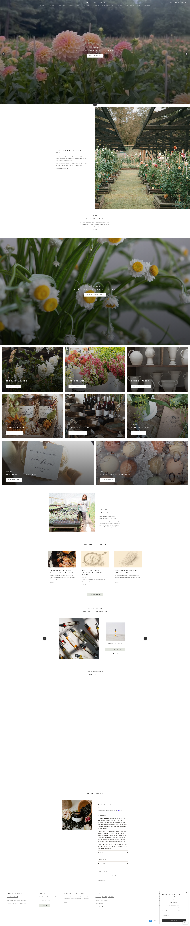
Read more (52, 582)
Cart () (183, 2)
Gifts (8, 900)
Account (170, 2)
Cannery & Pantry (74, 5)
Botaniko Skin (13, 900)
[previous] (3, 54)
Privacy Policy (98, 896)
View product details (102, 880)
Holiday (147, 5)
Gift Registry (131, 5)
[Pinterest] (106, 871)
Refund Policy (111, 896)
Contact (12, 896)
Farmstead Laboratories (21, 900)
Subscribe (174, 920)
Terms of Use (104, 896)
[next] (186, 54)
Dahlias (51, 5)
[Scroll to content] (95, 104)
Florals (42, 5)
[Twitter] (104, 871)
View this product (115, 649)
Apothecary (61, 5)
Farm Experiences (108, 5)
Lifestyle (96, 5)
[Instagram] (99, 907)
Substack (16, 896)
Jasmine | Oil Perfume (115, 643)
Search (177, 2)
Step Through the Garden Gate (62, 168)
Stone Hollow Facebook (21, 903)
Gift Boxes (86, 5)
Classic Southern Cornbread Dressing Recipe (92, 572)
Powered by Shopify (10, 922)
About (8, 896)
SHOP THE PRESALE (95, 55)
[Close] (186, 892)
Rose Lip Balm (104, 804)
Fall (139, 5)
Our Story (120, 5)
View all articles (95, 594)
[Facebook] (102, 871)
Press (8, 907)
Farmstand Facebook (11, 903)
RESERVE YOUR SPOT (95, 294)
